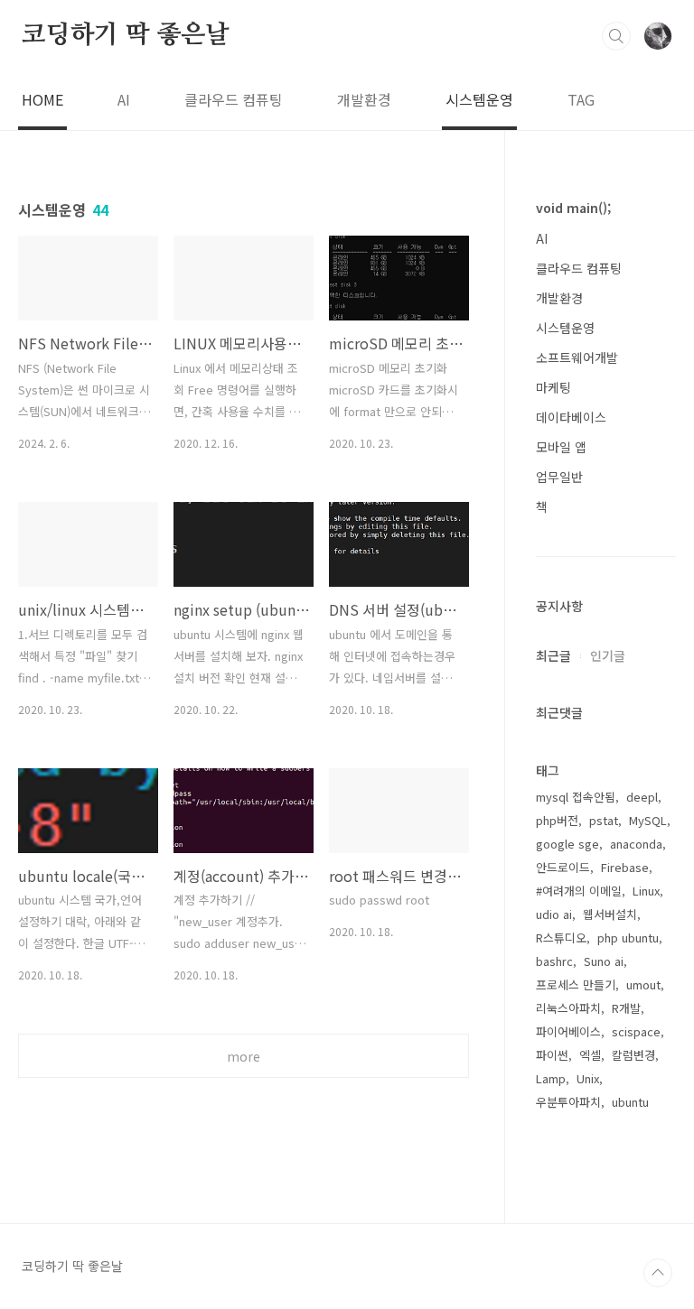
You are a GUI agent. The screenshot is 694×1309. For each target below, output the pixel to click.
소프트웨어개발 (577, 357)
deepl (642, 796)
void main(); (573, 208)
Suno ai (604, 961)
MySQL (648, 820)
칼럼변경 (633, 1054)
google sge (567, 843)
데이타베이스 (571, 417)
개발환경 (364, 99)
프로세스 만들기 (575, 984)
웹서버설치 (610, 914)
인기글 (607, 655)
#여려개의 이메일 (579, 890)
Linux (646, 890)
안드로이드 (563, 867)
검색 (616, 36)
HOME (42, 99)
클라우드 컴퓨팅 (233, 99)
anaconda (636, 843)
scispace (636, 1031)
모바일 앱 (561, 447)
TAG (581, 99)
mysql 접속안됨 (575, 796)
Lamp (551, 1078)
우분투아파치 (568, 1101)
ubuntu (630, 1101)
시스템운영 (479, 99)
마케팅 (553, 387)
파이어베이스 (568, 1031)
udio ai (554, 914)
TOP (657, 1272)
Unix (588, 1078)
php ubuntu (628, 937)
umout (643, 984)
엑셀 (590, 1054)
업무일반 (559, 477)
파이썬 (552, 1054)
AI (123, 99)
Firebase (625, 867)
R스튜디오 (561, 937)
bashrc (554, 961)
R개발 (626, 1008)
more (243, 1056)
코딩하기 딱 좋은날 (126, 35)
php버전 (557, 820)
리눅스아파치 (568, 1008)
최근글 (553, 655)
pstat (603, 820)
